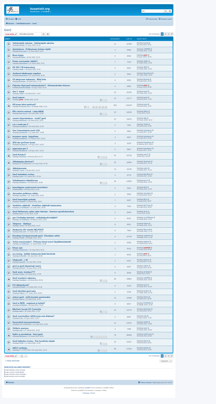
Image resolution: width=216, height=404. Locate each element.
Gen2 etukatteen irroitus (23, 174)
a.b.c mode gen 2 (20, 124)
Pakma (146, 223)
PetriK (21, 343)
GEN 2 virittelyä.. (20, 348)
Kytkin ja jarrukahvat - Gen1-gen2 (27, 334)
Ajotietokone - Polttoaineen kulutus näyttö (31, 49)
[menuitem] (18, 19)
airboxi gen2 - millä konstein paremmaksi (31, 297)
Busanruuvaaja (24, 87)
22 (100, 107)
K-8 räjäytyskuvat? (20, 285)
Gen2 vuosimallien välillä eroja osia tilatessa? (33, 316)
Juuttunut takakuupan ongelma (26, 73)
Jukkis (146, 266)
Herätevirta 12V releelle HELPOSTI (28, 230)
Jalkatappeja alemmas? (23, 161)
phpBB (87, 388)
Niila (145, 118)
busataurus (23, 126)
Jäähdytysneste (19, 168)
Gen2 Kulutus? (19, 155)
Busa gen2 (23, 51)
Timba (146, 124)
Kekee (146, 341)
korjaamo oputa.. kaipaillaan (25, 136)
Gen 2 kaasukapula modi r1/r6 (26, 130)
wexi (145, 285)
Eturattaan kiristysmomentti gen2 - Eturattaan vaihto (36, 236)
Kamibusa (22, 182)
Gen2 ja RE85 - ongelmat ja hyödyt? (28, 303)
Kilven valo (17, 248)
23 (103, 107)
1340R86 (147, 49)
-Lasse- (22, 170)
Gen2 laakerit (18, 97)
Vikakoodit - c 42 (20, 260)
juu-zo (146, 180)
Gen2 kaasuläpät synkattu (24, 199)
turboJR (22, 268)
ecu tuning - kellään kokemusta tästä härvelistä (33, 254)
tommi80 (22, 287)
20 (93, 107)
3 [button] (168, 34)
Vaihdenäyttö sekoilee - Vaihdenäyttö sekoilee (33, 43)
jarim (145, 55)
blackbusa (23, 120)
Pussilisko (22, 280)
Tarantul (22, 201)
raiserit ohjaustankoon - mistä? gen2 (29, 118)
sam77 (146, 154)
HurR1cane (148, 334)
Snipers (22, 293)
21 (96, 107)
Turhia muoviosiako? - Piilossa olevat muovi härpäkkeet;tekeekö (41, 242)
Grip (20, 318)
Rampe (146, 348)
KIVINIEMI (23, 305)
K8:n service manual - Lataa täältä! (28, 111)
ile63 (20, 189)
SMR (145, 67)
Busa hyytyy (18, 55)
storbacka (147, 235)
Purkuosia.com (24, 106)
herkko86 (22, 256)
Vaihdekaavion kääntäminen (25, 180)
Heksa (21, 299)
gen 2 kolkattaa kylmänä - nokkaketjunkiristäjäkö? (35, 218)
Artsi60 (21, 238)
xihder (146, 61)
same (146, 168)
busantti (22, 262)
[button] (171, 34)
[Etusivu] (17, 9)
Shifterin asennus (20, 328)
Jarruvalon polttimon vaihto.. (25, 193)
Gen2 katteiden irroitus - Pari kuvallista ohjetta (33, 341)
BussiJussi (23, 113)
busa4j (21, 45)
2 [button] (165, 34)
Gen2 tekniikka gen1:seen (24, 291)
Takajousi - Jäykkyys (21, 224)
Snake (21, 93)
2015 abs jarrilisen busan (23, 142)
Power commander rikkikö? (25, 61)
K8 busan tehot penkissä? (24, 104)
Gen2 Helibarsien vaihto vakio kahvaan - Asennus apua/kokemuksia (43, 211)
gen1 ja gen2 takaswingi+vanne (26, 266)
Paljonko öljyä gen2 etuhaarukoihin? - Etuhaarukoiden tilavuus (41, 85)
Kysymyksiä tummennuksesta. (26, 322)
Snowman (22, 157)
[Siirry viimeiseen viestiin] (150, 43)
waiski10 (147, 248)
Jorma (21, 226)
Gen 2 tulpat (18, 91)
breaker (146, 291)
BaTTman (147, 205)
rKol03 (146, 322)
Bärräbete (147, 174)
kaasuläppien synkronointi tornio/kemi (30, 187)
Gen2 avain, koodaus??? (23, 272)
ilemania (22, 57)
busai (145, 91)
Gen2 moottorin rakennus (24, 278)
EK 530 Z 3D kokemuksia (23, 67)
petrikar (146, 241)
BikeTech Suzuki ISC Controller (26, 309)
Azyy (21, 213)
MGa (145, 199)
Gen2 (7, 30)
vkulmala (147, 272)
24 (106, 107)
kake (21, 311)
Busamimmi (23, 63)
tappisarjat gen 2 (20, 148)
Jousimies (22, 195)
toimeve (146, 260)
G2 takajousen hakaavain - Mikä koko (29, 79)
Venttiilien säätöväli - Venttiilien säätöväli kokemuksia (36, 205)
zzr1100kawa (24, 207)
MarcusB (22, 232)
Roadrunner (23, 250)
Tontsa (21, 274)
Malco (146, 111)
